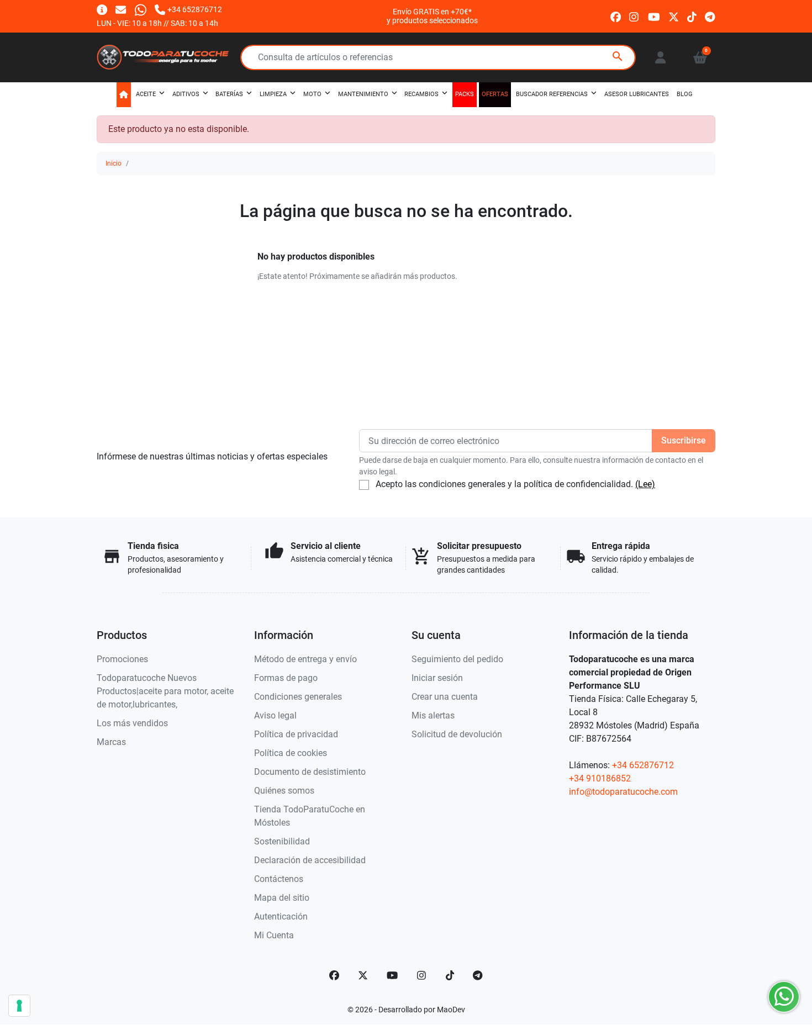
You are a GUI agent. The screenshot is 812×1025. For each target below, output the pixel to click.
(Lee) (645, 484)
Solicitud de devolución (457, 734)
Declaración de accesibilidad (310, 860)
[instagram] (634, 15)
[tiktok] (692, 15)
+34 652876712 (643, 765)
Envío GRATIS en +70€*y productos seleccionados (432, 16)
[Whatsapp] (140, 9)
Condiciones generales (298, 696)
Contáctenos (278, 879)
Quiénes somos (284, 790)
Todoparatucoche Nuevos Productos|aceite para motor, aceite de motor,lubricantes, (165, 691)
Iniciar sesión (437, 678)
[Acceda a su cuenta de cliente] (660, 57)
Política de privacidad (296, 734)
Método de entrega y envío (305, 659)
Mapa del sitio (281, 897)
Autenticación (281, 916)
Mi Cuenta (274, 935)
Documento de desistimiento (310, 772)
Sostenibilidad (282, 841)
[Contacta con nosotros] (120, 9)
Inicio (114, 163)
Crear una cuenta (445, 696)
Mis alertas (433, 715)
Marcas (111, 742)
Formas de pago (286, 678)
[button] (700, 57)
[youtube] (654, 15)
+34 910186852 (600, 778)
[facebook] (615, 15)
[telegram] (710, 15)
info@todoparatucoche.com (623, 791)
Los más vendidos (132, 723)
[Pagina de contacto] (102, 9)
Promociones (122, 659)
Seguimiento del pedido (457, 659)
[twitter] (673, 15)
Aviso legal (275, 715)
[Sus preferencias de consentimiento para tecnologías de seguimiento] (19, 1005)
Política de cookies (290, 753)
